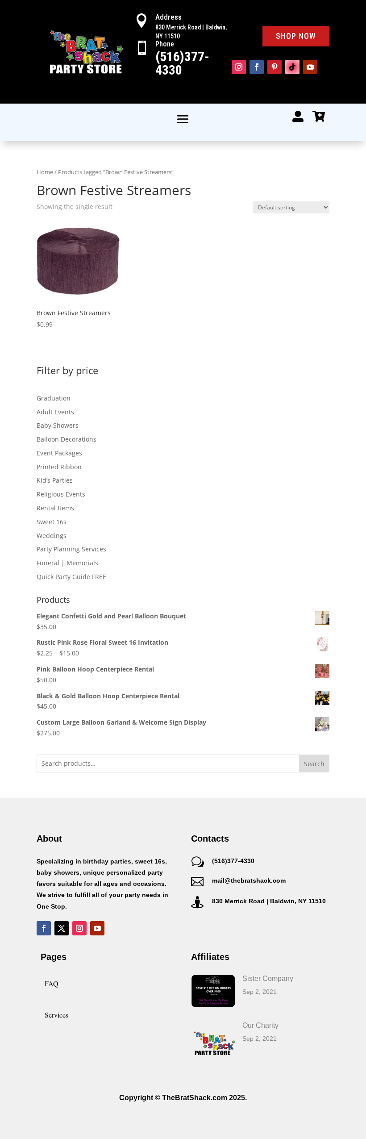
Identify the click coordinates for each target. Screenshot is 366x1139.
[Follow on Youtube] (310, 67)
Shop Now (296, 36)
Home (45, 172)
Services (56, 1014)
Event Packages (59, 453)
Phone (164, 44)
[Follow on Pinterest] (274, 67)
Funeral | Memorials (67, 563)
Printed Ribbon (59, 467)
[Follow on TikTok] (292, 67)
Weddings (52, 535)
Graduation (54, 398)
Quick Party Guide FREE (71, 576)
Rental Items (55, 508)
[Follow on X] (61, 928)
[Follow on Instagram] (239, 67)
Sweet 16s (52, 521)
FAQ (51, 983)
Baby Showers (58, 425)
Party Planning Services (71, 549)
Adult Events (55, 412)
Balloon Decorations (66, 439)
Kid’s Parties (55, 480)
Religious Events (61, 494)
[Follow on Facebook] (257, 67)
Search (314, 763)
